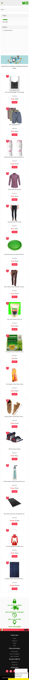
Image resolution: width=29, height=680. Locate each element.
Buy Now (15, 102)
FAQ (14, 645)
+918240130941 (23, 673)
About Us (14, 640)
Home (14, 638)
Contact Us (14, 664)
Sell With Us (14, 662)
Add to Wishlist (14, 90)
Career (14, 643)
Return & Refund (14, 656)
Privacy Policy (14, 651)
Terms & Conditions (14, 654)
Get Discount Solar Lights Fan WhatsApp (18, 679)
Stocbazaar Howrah (8, 30)
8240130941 (18, 676)
